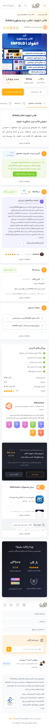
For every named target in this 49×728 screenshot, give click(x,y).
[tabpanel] (24, 224)
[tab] (37, 101)
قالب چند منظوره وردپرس (25, 14)
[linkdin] (11, 605)
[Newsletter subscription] (8, 649)
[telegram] (24, 605)
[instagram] (17, 605)
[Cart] (19, 5)
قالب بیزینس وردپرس (22, 524)
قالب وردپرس (42, 14)
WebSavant (39, 403)
